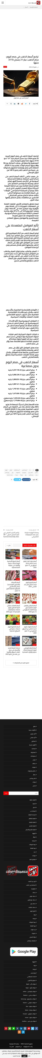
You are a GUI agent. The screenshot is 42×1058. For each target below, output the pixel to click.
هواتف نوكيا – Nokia (30, 1010)
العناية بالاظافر (32, 818)
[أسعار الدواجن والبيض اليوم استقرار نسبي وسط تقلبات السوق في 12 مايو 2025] (29, 599)
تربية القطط (33, 848)
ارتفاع (11, 470)
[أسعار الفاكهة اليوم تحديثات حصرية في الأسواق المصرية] (12, 620)
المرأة (34, 837)
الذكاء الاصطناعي (31, 977)
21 (33, 470)
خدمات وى (33, 904)
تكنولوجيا (33, 889)
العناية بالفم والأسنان (30, 830)
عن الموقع (19, 1046)
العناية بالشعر (32, 826)
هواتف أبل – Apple (31, 984)
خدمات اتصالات (32, 907)
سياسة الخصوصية (14, 1044)
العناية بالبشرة (32, 822)
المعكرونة (33, 752)
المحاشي (33, 741)
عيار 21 (16, 475)
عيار (26, 475)
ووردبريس (33, 973)
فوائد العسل (33, 937)
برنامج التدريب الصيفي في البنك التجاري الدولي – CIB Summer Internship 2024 (11, 534)
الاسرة (34, 804)
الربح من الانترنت (32, 881)
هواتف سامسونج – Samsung (28, 999)
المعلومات (18, 472)
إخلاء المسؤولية (27, 1046)
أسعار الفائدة (17, 470)
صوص (34, 760)
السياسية (24, 472)
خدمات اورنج (33, 896)
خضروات (34, 933)
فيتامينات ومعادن (31, 941)
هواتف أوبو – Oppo (31, 988)
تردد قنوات (33, 930)
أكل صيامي (33, 737)
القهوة (34, 833)
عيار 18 (21, 475)
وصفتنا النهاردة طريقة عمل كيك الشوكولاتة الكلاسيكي (32, 534)
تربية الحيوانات (32, 844)
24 (30, 470)
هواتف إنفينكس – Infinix (29, 991)
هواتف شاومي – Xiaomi (29, 1003)
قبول (24, 1056)
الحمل (34, 807)
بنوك (35, 915)
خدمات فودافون (32, 900)
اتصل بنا (12, 1046)
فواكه (34, 782)
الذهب (36, 472)
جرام (12, 472)
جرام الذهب (7, 472)
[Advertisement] (21, 32)
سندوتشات (33, 756)
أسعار (5, 67)
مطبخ (34, 726)
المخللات (33, 749)
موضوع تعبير (32, 859)
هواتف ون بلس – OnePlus (29, 1021)
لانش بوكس (32, 778)
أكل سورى (33, 734)
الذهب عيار (30, 472)
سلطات (34, 763)
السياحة (34, 841)
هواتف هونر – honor (30, 1017)
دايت (35, 852)
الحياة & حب (33, 811)
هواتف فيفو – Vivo (31, 1006)
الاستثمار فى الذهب (31, 885)
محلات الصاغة (10, 475)
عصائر (34, 775)
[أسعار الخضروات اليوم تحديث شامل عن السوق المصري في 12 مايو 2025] (29, 620)
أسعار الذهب (24, 470)
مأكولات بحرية (32, 730)
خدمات (34, 892)
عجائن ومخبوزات (32, 771)
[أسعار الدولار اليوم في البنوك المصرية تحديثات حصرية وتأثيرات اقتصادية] (29, 641)
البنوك (6, 470)
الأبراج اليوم (33, 911)
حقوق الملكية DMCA (27, 1044)
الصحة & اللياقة (32, 815)
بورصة (34, 918)
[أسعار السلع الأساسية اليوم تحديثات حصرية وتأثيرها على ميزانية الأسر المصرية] (12, 554)
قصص (34, 786)
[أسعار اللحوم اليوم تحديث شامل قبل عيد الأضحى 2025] (29, 575)
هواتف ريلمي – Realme (29, 995)
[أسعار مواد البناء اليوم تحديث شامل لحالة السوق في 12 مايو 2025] (29, 554)
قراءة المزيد (16, 1056)
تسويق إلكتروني (32, 980)
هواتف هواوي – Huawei (29, 1014)
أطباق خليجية (32, 745)
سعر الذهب (31, 475)
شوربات (34, 767)
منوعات (34, 856)
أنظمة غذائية (33, 800)
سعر (37, 475)
